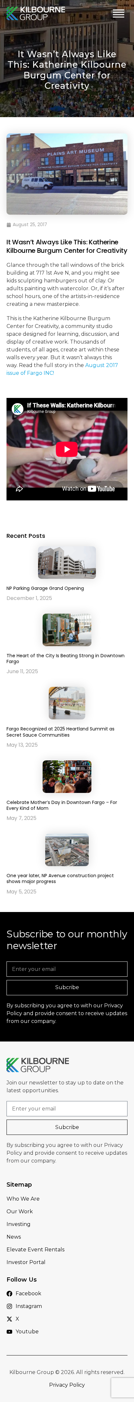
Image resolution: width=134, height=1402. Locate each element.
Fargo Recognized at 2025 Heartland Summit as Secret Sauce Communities (60, 732)
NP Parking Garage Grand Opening (45, 588)
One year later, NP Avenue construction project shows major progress (60, 878)
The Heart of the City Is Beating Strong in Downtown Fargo (66, 658)
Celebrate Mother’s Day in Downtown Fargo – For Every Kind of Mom (62, 805)
